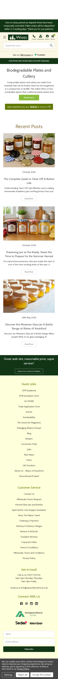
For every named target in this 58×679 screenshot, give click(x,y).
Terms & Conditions (29, 547)
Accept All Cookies (42, 674)
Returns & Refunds (29, 531)
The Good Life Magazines (29, 422)
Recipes (29, 438)
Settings (8, 674)
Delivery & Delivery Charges (29, 526)
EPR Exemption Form (29, 396)
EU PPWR (29, 401)
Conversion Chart (29, 444)
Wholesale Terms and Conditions (29, 553)
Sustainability (29, 417)
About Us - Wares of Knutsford (29, 471)
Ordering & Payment (29, 520)
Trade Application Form (29, 406)
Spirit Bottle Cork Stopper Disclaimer (29, 510)
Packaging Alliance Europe (29, 428)
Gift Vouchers (29, 465)
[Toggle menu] (4, 37)
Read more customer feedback (29, 371)
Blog (29, 433)
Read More (29, 199)
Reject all (22, 674)
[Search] (51, 45)
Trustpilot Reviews (29, 537)
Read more (29, 97)
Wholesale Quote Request (29, 499)
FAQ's (29, 460)
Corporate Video (29, 542)
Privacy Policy (29, 558)
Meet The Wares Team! (29, 515)
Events (29, 412)
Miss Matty (29, 454)
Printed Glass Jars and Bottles (29, 504)
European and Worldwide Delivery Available (29, 61)
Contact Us (29, 494)
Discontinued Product (29, 476)
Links (29, 449)
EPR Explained (29, 390)
